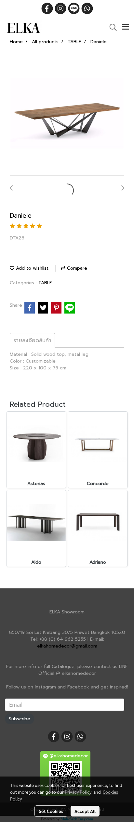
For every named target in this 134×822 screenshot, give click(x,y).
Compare (76, 268)
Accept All (85, 811)
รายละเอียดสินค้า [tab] (32, 340)
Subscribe (19, 718)
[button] (110, 27)
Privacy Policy (78, 792)
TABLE (45, 282)
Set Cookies (51, 811)
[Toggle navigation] (125, 27)
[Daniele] (67, 114)
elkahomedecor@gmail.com (67, 646)
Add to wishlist (31, 268)
